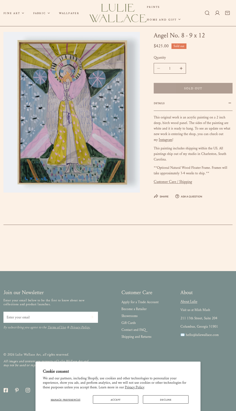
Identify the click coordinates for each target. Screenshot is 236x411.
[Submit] (91, 317)
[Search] (207, 13)
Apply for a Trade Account (140, 302)
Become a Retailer (134, 309)
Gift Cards (128, 323)
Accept (116, 399)
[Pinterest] (16, 390)
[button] (41, 13)
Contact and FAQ (133, 330)
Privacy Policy (135, 387)
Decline (165, 399)
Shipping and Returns (136, 337)
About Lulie (188, 301)
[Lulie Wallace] (118, 13)
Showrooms (129, 316)
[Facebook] (5, 390)
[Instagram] (27, 390)
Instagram (165, 139)
